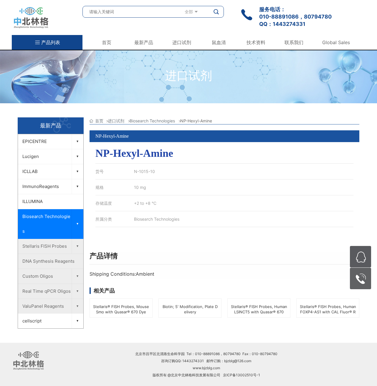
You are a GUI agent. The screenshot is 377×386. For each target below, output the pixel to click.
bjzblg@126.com (237, 361)
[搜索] (216, 11)
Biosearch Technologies (156, 219)
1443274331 (289, 24)
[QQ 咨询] (360, 256)
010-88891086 (279, 17)
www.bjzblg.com (206, 368)
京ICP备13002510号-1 (241, 375)
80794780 (318, 17)
